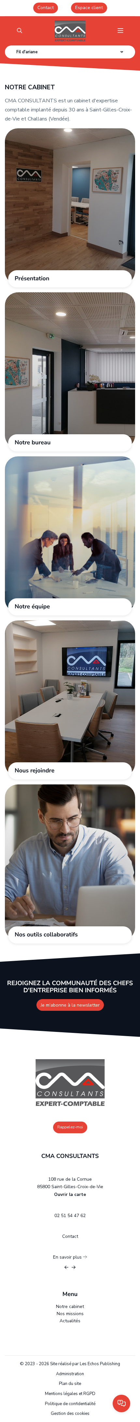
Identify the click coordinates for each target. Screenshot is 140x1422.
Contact (45, 8)
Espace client (89, 8)
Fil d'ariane (27, 52)
